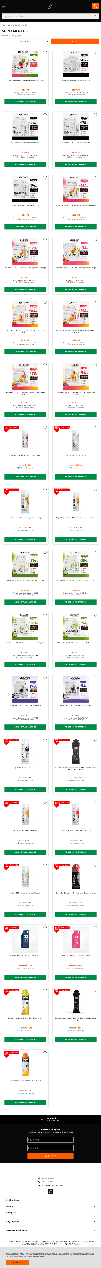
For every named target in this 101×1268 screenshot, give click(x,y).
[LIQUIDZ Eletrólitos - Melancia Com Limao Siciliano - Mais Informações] (75, 502)
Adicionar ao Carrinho (25, 102)
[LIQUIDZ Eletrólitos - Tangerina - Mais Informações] (25, 814)
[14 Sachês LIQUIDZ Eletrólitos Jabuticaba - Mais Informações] (75, 689)
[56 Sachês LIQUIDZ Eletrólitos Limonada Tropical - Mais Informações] (25, 564)
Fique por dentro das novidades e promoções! (50, 1132)
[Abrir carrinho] (95, 6)
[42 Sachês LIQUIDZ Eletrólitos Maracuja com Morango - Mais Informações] (75, 189)
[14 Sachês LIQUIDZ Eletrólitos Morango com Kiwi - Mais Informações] (25, 64)
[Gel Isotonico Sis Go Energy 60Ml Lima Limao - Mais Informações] (25, 1002)
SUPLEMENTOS (21, 25)
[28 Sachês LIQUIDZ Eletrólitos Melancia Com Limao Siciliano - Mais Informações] (25, 376)
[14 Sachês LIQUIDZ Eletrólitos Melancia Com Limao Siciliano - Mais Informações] (75, 376)
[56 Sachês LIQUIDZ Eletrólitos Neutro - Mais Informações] (75, 64)
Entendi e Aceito (17, 1262)
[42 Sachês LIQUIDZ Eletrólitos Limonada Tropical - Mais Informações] (75, 564)
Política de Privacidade (35, 1256)
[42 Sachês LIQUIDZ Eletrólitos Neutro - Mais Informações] (25, 126)
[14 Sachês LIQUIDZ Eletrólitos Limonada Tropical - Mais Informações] (75, 627)
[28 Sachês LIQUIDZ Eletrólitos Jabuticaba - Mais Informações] (25, 689)
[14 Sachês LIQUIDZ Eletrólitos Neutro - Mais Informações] (25, 189)
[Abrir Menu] (4, 6)
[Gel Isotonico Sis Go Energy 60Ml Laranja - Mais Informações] (25, 1064)
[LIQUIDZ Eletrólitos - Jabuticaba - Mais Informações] (25, 752)
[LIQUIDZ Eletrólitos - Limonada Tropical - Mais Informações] (25, 877)
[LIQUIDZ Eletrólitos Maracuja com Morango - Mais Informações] (25, 502)
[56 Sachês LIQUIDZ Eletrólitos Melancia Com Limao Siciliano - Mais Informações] (25, 314)
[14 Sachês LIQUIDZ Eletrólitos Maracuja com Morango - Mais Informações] (75, 251)
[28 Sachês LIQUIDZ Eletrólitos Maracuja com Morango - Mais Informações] (25, 251)
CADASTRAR (50, 1156)
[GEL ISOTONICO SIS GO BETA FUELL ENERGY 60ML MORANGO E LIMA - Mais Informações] (75, 752)
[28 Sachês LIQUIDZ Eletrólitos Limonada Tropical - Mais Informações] (25, 627)
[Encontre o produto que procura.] (95, 16)
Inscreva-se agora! (50, 1129)
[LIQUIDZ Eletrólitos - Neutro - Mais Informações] (75, 439)
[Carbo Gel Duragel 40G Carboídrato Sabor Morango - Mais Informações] (75, 877)
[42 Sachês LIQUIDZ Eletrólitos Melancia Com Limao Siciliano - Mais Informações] (75, 314)
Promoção (14, 427)
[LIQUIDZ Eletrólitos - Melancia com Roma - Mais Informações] (75, 814)
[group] (50, 1119)
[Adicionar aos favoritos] (45, 52)
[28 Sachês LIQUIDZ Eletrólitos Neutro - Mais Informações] (75, 126)
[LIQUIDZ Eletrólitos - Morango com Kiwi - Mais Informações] (25, 439)
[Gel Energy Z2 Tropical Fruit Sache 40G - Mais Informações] (25, 939)
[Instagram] (50, 1193)
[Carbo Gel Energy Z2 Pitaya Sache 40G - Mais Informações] (75, 939)
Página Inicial (7, 25)
